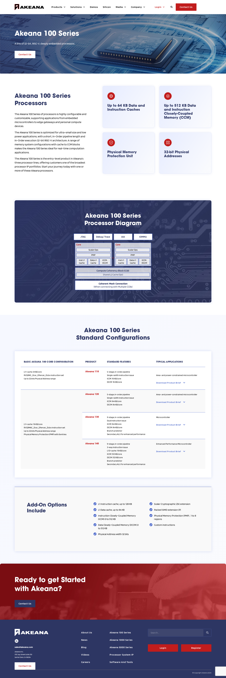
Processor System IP (122, 654)
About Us (86, 632)
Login (158, 7)
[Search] (207, 632)
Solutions (76, 7)
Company (136, 7)
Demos (94, 7)
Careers (85, 662)
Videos (85, 654)
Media (119, 7)
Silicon (107, 7)
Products (57, 7)
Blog (84, 647)
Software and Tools (121, 662)
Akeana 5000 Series (121, 647)
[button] (171, 7)
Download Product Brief (168, 382)
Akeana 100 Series (120, 632)
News (84, 639)
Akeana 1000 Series (121, 639)
